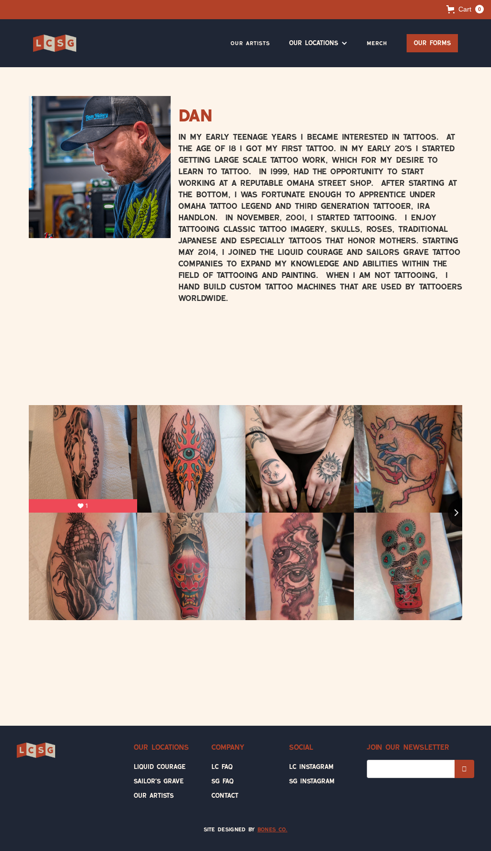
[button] (465, 9)
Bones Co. (272, 829)
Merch (377, 43)
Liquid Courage (160, 766)
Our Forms (432, 43)
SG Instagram (312, 781)
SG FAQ (222, 781)
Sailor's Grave (159, 781)
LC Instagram (311, 766)
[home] (54, 43)
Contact (224, 795)
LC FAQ (222, 766)
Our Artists (250, 43)
